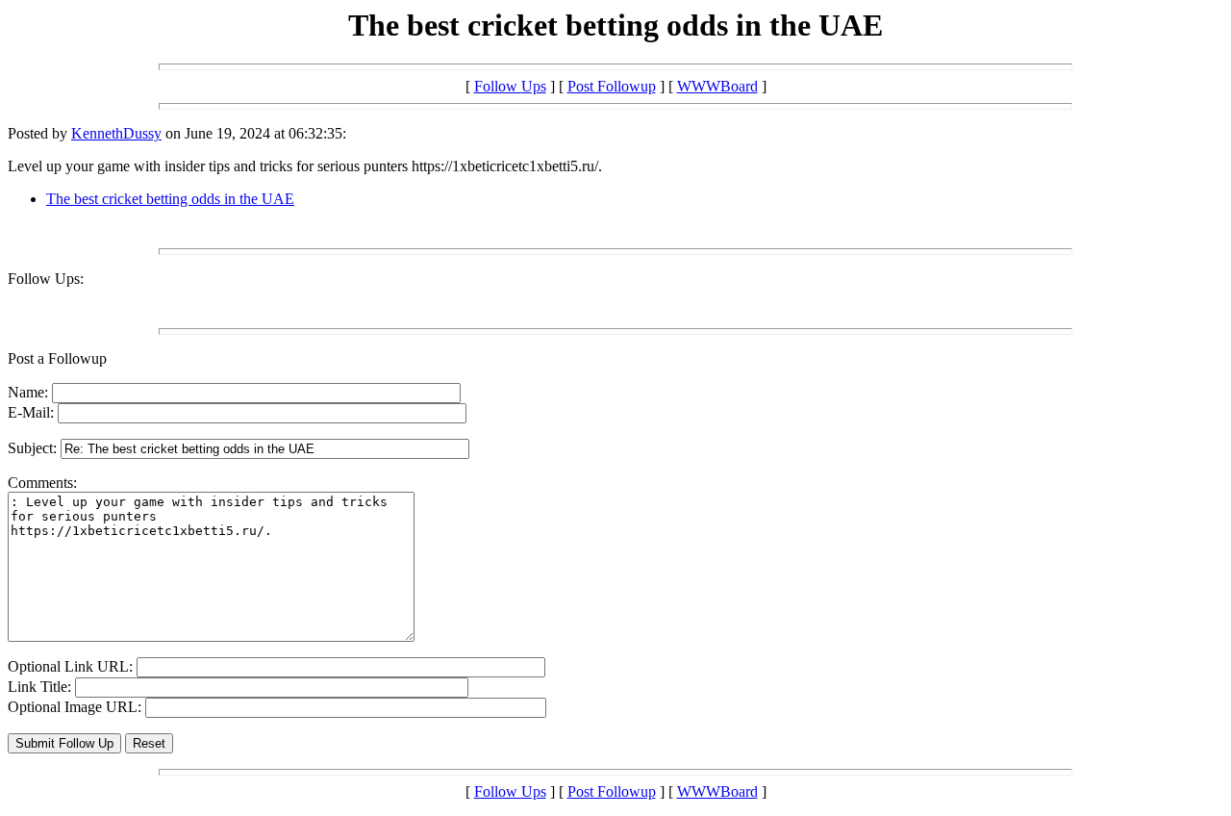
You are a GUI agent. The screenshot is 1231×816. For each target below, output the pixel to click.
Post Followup (611, 86)
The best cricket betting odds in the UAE (170, 199)
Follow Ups (510, 86)
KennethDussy (116, 133)
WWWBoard (717, 86)
